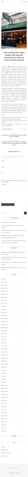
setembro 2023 (4, 294)
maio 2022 (3, 339)
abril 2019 (3, 431)
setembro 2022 (4, 327)
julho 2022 (3, 333)
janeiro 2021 (4, 385)
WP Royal (17, 468)
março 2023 (4, 312)
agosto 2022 (4, 330)
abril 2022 (3, 342)
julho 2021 (3, 370)
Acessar (3, 446)
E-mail (3, 167)
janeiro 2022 (4, 352)
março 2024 (4, 282)
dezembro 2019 (5, 415)
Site (2, 172)
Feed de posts (4, 450)
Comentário (4, 184)
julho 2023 (3, 300)
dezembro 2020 (5, 388)
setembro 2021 (4, 364)
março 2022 (4, 345)
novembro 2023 (5, 288)
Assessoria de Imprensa (8, 129)
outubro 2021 (4, 361)
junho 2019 (3, 427)
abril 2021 (3, 379)
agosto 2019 (4, 421)
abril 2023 (3, 309)
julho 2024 (3, 279)
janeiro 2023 (4, 315)
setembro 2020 (4, 394)
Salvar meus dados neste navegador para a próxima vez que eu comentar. (14, 181)
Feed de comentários (6, 453)
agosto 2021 (4, 367)
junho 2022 (3, 336)
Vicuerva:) (4, 267)
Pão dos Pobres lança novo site (8, 222)
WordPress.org (4, 456)
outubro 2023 (4, 291)
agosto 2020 (4, 397)
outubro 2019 (4, 418)
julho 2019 (3, 424)
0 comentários (24, 129)
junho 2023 (3, 303)
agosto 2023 (4, 297)
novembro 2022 (5, 321)
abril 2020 (3, 409)
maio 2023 (3, 306)
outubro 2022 (4, 324)
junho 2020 (3, 403)
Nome (3, 161)
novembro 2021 (5, 358)
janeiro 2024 (4, 285)
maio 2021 (3, 376)
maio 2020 (3, 406)
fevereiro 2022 (4, 349)
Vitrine (14, 50)
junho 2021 (3, 373)
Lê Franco (4, 262)
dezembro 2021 (5, 355)
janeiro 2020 (4, 412)
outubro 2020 (4, 391)
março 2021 (4, 382)
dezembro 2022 (5, 318)
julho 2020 (3, 400)
